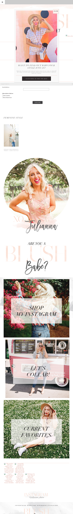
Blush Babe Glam (7, 97)
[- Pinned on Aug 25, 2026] (30, 463)
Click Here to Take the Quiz (36, 78)
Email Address (5, 87)
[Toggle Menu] (2, 2)
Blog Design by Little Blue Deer (47, 505)
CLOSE (56, 11)
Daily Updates (6, 95)
